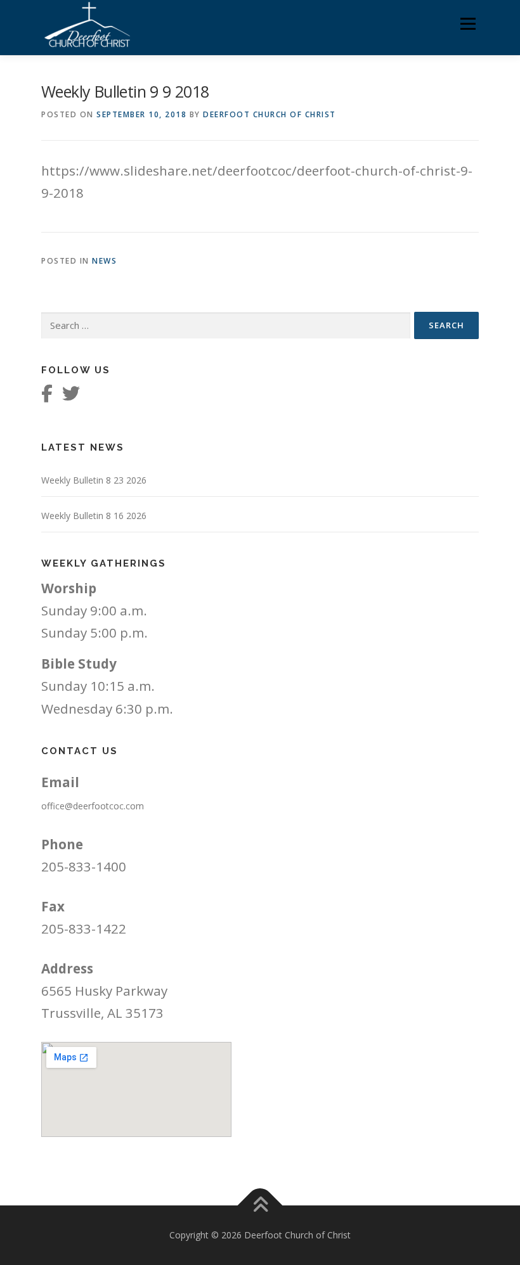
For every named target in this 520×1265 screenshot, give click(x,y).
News (104, 260)
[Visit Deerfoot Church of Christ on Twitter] (71, 396)
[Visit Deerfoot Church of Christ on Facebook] (47, 396)
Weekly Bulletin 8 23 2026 (93, 480)
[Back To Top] (260, 1205)
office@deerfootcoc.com (92, 806)
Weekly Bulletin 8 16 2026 (93, 516)
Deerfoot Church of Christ (269, 114)
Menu (468, 23)
